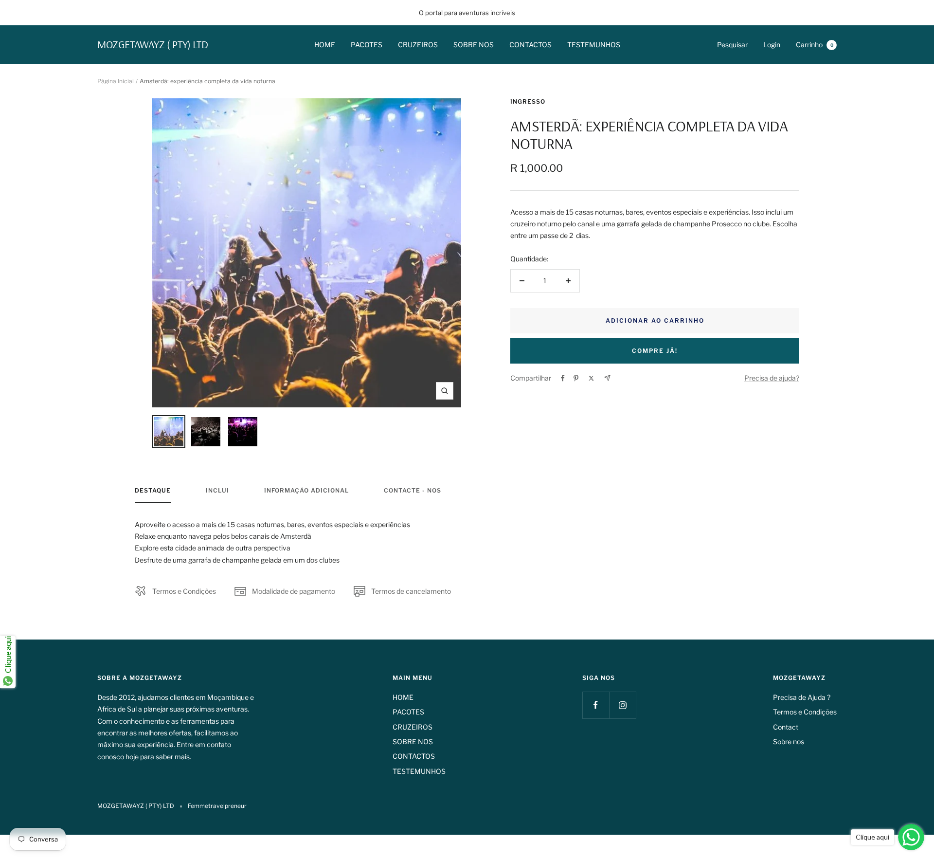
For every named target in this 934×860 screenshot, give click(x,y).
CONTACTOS (530, 44)
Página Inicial (115, 81)
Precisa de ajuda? (771, 378)
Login (771, 44)
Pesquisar (732, 44)
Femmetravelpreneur (217, 805)
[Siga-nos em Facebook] (595, 705)
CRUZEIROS (418, 44)
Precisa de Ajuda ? (801, 697)
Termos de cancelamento (411, 591)
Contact (785, 727)
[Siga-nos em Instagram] (622, 705)
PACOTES (366, 44)
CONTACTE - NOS (412, 490)
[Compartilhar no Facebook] (563, 378)
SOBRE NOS (473, 44)
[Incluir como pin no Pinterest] (576, 378)
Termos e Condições (184, 591)
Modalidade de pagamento (293, 591)
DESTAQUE (153, 490)
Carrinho (814, 44)
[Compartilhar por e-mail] (607, 378)
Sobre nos (788, 741)
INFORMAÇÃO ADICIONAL (306, 490)
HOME (324, 44)
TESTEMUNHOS (593, 44)
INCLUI (217, 490)
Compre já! (655, 350)
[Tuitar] (591, 378)
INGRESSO (527, 101)
